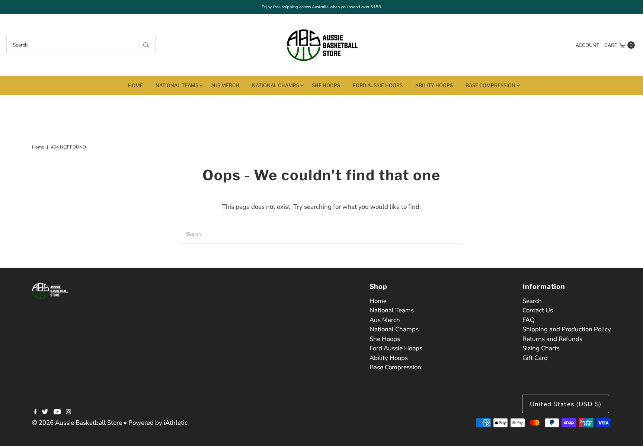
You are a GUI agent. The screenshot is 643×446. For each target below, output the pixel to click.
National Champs (275, 85)
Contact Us (537, 310)
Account (587, 45)
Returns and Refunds (552, 339)
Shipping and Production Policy (566, 329)
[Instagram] (68, 412)
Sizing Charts (541, 348)
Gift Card (535, 358)
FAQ (528, 320)
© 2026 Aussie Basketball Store (77, 422)
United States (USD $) (566, 404)
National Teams (177, 85)
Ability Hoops (434, 85)
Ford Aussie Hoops (378, 85)
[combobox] (81, 45)
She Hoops (326, 85)
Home (135, 85)
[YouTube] (57, 412)
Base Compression (490, 85)
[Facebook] (35, 412)
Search (532, 301)
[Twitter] (45, 412)
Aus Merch (225, 85)
